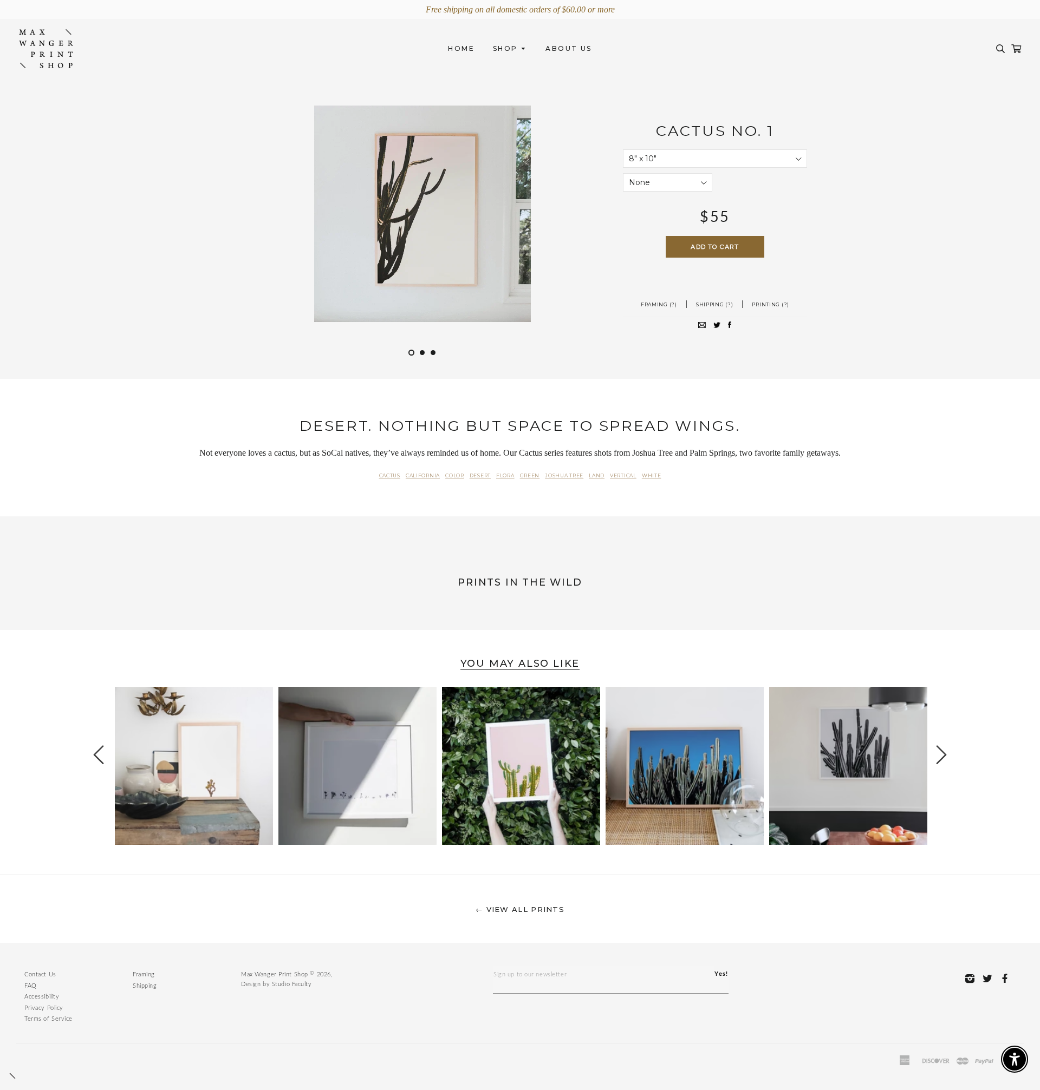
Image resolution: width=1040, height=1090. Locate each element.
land (596, 475)
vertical (623, 475)
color (454, 475)
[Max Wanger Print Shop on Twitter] (990, 978)
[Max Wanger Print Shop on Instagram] (973, 978)
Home (461, 48)
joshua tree (564, 475)
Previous (105, 755)
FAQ (30, 986)
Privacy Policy (43, 1008)
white (651, 475)
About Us (568, 48)
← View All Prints (520, 909)
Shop (507, 48)
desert (480, 475)
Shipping (145, 986)
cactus (389, 475)
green (530, 475)
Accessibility (41, 997)
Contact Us (40, 974)
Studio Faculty (292, 984)
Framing (144, 974)
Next (934, 755)
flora (505, 475)
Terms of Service (48, 1019)
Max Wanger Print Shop (274, 974)
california (423, 475)
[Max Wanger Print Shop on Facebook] (1008, 978)
